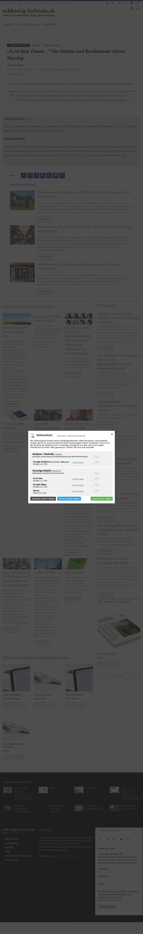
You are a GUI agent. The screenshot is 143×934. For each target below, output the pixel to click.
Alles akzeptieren (101, 498)
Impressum (61, 436)
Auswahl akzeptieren (43, 498)
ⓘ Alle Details (78, 462)
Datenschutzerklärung (76, 436)
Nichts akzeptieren (69, 498)
